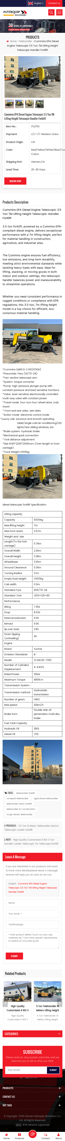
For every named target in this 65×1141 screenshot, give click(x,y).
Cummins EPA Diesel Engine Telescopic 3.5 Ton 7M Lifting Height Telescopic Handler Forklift (32, 888)
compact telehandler (17, 798)
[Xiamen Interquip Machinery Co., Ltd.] (16, 13)
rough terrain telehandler (19, 814)
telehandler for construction (21, 809)
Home (13, 41)
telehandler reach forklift (19, 804)
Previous (5, 1002)
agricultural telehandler (46, 798)
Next (59, 1002)
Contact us (54, 3)
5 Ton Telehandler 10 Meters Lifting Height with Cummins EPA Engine (47, 1009)
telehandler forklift (25, 793)
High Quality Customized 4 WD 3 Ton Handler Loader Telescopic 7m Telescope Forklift (18, 1009)
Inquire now (15, 181)
